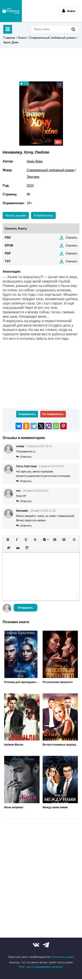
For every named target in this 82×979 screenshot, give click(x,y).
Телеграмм (46, 945)
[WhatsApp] (56, 426)
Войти (71, 11)
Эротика (33, 176)
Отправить (25, 607)
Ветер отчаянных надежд (59, 744)
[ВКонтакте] (19, 426)
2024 (30, 185)
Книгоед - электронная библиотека (11, 11)
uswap (20, 446)
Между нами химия (55, 807)
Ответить (26, 456)
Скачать (71, 237)
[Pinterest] (63, 426)
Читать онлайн (15, 215)
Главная (9, 37)
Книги (22, 37)
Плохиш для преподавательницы (22, 682)
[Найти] (73, 29)
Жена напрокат (14, 807)
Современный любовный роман (52, 37)
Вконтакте (36, 945)
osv (18, 490)
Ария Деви (10, 42)
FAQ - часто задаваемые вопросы (41, 966)
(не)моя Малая (13, 744)
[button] (7, 539)
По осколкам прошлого (58, 682)
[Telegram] (33, 426)
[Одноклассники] (26, 426)
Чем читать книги (63, 957)
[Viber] (48, 426)
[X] (41, 426)
